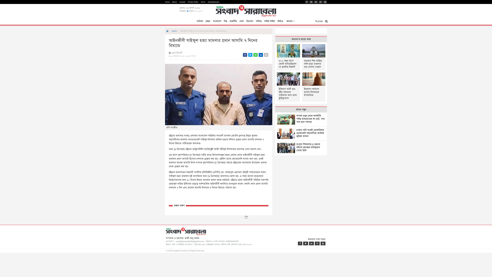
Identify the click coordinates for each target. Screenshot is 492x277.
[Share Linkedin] (261, 55)
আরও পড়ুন (301, 109)
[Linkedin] (316, 2)
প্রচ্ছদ (208, 21)
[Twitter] (311, 2)
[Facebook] (306, 2)
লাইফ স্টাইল (269, 21)
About (174, 2)
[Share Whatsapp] (255, 55)
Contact (182, 2)
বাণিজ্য (259, 21)
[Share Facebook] (245, 55)
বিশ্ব (225, 21)
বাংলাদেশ (217, 21)
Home (167, 2)
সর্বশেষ (200, 21)
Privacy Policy (193, 2)
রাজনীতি (233, 21)
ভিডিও (280, 21)
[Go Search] (326, 21)
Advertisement (213, 2)
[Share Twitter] (250, 55)
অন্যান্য (289, 21)
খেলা (241, 21)
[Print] (266, 55)
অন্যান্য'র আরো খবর (301, 39)
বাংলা (190, 11)
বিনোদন (249, 21)
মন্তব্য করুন (179, 205)
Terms (203, 2)
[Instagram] (320, 2)
